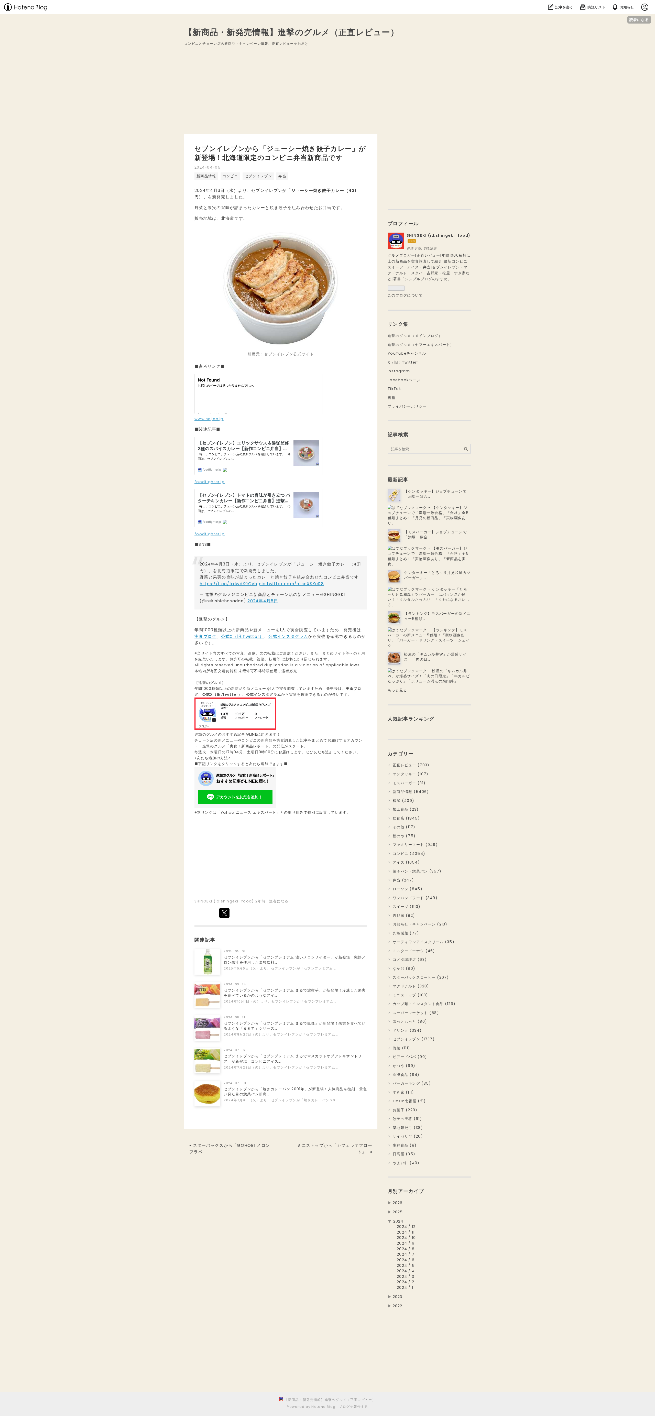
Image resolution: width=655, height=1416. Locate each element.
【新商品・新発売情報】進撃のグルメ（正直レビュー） (291, 32)
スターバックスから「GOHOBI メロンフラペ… (229, 1148)
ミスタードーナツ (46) (414, 950)
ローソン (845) (407, 888)
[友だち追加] (235, 806)
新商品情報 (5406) (411, 791)
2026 (398, 1202)
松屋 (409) (403, 800)
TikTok (394, 388)
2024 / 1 (405, 1287)
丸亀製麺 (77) (406, 933)
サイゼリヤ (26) (408, 1136)
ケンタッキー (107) (410, 774)
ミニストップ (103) (410, 995)
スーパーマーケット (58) (416, 1012)
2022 (397, 1306)
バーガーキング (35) (412, 1083)
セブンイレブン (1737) (414, 1039)
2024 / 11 (406, 1232)
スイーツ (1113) (406, 906)
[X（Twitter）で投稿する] (224, 913)
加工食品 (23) (406, 809)
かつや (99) (404, 1065)
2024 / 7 (405, 1254)
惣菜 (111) (401, 1048)
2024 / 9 (405, 1243)
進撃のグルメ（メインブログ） (415, 335)
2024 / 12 (406, 1226)
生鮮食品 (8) (405, 1145)
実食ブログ (205, 636)
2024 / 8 (405, 1248)
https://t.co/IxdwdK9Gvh (228, 584)
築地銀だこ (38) (408, 1127)
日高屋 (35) (404, 1154)
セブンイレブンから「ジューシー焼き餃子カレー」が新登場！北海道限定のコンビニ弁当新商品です (280, 153)
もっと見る (397, 690)
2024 (398, 1221)
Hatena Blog (323, 1406)
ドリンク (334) (407, 1030)
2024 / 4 (406, 1270)
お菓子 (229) (405, 1110)
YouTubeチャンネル (407, 353)
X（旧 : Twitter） (404, 362)
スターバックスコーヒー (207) (421, 977)
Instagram (399, 371)
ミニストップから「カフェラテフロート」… (334, 1148)
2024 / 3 (405, 1276)
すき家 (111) (403, 1092)
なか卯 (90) (404, 968)
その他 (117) (404, 827)
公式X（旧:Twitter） (242, 636)
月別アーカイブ (406, 1191)
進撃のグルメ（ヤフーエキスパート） (421, 344)
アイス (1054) (406, 862)
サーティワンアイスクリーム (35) (423, 941)
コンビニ (230, 176)
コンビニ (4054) (409, 853)
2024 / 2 (405, 1281)
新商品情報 (206, 176)
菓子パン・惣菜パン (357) (417, 871)
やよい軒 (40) (406, 1163)
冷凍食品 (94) (406, 1074)
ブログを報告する (353, 1406)
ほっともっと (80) (410, 1021)
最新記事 (398, 479)
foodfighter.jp (209, 481)
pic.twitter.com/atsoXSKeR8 (291, 584)
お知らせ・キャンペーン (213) (420, 924)
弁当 (282, 176)
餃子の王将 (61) (407, 1118)
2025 (398, 1212)
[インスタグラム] (235, 728)
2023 (397, 1296)
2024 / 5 (406, 1265)
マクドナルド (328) (411, 986)
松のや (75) (404, 835)
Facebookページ (404, 380)
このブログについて (405, 295)
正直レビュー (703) (411, 765)
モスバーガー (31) (409, 783)
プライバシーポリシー (407, 406)
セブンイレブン (258, 176)
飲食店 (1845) (406, 818)
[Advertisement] (327, 94)
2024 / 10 (406, 1237)
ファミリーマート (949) (415, 844)
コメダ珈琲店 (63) (410, 959)
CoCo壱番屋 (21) (409, 1101)
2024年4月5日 (262, 601)
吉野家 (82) (404, 915)
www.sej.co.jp (209, 418)
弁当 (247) (403, 880)
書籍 (392, 397)
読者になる (639, 19)
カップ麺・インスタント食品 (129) (424, 1003)
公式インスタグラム (288, 636)
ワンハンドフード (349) (415, 897)
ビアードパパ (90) (410, 1056)
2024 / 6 (405, 1259)
